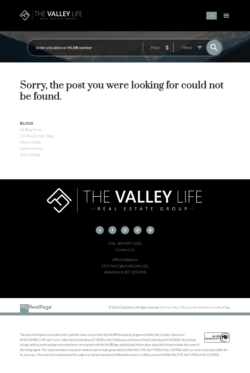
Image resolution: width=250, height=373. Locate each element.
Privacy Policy (171, 307)
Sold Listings (30, 154)
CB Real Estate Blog (36, 135)
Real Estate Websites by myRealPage (206, 307)
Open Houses (31, 148)
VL (211, 15)
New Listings (30, 142)
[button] (211, 16)
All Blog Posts (31, 129)
